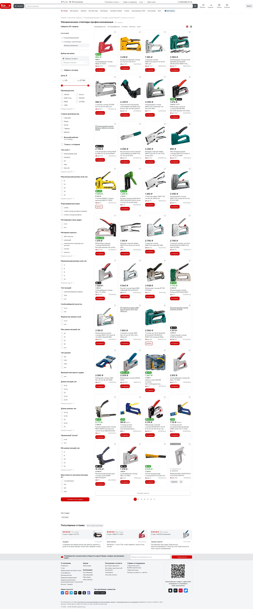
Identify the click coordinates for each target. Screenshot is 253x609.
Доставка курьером (112, 566)
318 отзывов (164, 532)
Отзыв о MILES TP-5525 (115, 534)
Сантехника (151, 11)
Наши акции (87, 566)
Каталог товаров (67, 584)
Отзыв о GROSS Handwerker (161, 534)
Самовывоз (109, 572)
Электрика (104, 11)
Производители (66, 575)
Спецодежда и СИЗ (138, 11)
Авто (159, 11)
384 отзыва (119, 532)
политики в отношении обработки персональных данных (96, 602)
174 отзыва (75, 532)
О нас (63, 568)
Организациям (88, 575)
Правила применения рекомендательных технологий (72, 581)
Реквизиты (64, 566)
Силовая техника (116, 11)
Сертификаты (65, 573)
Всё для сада (93, 11)
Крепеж (83, 11)
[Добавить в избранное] (115, 32)
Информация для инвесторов (71, 570)
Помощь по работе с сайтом (137, 572)
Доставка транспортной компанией (113, 569)
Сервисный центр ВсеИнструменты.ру (134, 567)
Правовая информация (69, 577)
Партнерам (87, 577)
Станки (126, 11)
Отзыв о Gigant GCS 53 (70, 534)
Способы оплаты (111, 575)
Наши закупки (87, 579)
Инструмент (74, 11)
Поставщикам (87, 572)
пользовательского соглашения (127, 602)
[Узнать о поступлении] (181, 482)
